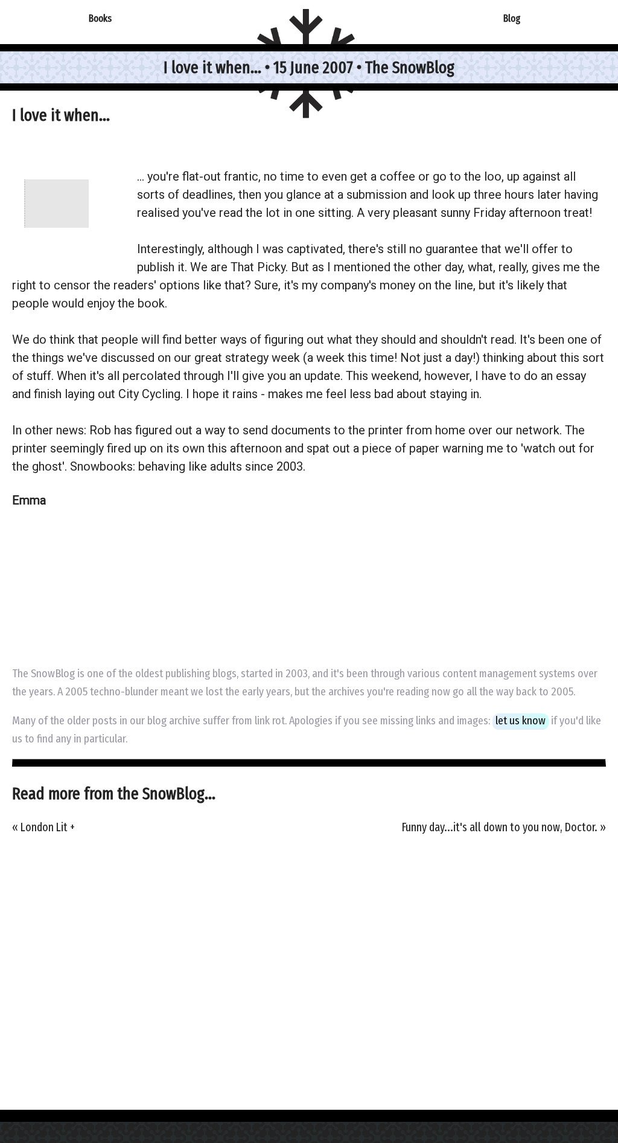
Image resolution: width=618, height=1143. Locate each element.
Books (100, 18)
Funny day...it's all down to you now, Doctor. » (504, 827)
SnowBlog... (178, 793)
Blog (511, 18)
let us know (520, 720)
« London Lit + (43, 827)
